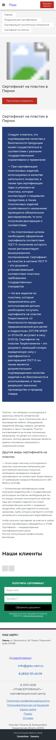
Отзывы (28, 718)
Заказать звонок (47, 4)
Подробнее (23, 736)
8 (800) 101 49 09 (30, 673)
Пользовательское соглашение (28, 705)
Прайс (28, 713)
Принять (34, 736)
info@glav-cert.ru (31, 666)
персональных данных (33, 616)
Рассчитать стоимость (19, 101)
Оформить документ (28, 607)
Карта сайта (28, 709)
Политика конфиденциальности (28, 700)
